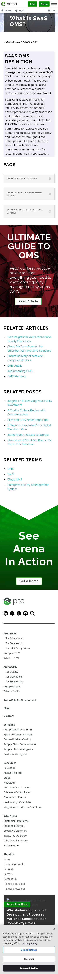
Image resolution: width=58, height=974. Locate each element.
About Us (9, 854)
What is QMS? (12, 691)
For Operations (14, 638)
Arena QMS (10, 666)
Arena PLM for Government (20, 700)
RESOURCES (12, 41)
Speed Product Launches (18, 734)
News (7, 859)
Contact (8, 10)
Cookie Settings (29, 950)
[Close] (54, 929)
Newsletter (10, 782)
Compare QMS (12, 686)
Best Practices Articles (17, 787)
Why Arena (10, 816)
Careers (8, 874)
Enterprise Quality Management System (28, 487)
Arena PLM (10, 633)
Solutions (9, 724)
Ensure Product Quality (17, 739)
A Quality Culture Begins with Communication (26, 412)
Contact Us (10, 878)
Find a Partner (12, 845)
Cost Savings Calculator (18, 802)
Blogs (7, 777)
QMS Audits (14, 365)
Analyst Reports (13, 772)
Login (20, 10)
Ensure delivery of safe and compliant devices (25, 358)
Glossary (9, 715)
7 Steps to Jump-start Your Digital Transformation (29, 427)
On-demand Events (15, 797)
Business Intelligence (16, 754)
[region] (29, 949)
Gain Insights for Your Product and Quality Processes (29, 339)
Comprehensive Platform (18, 729)
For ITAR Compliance (17, 648)
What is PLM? (11, 658)
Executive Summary (15, 830)
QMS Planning (16, 376)
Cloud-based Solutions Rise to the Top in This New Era (29, 442)
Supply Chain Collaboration (20, 744)
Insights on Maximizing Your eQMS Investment (29, 403)
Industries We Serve (15, 835)
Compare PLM (12, 653)
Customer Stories (14, 825)
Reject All (29, 959)
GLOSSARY (30, 41)
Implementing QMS (19, 371)
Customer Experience (16, 820)
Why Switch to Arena (16, 840)
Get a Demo (29, 581)
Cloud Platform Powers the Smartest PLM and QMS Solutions (29, 348)
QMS (10, 468)
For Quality (11, 671)
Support (8, 869)
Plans (7, 708)
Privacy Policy (30, 943)
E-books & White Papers (18, 792)
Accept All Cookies (29, 968)
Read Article (28, 301)
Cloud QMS (14, 479)
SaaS (10, 474)
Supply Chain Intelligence (18, 749)
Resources (10, 763)
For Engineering (14, 643)
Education (9, 767)
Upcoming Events (14, 864)
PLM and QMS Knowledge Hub (27, 419)
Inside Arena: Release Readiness (28, 434)
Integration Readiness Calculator (23, 807)
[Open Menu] (54, 4)
